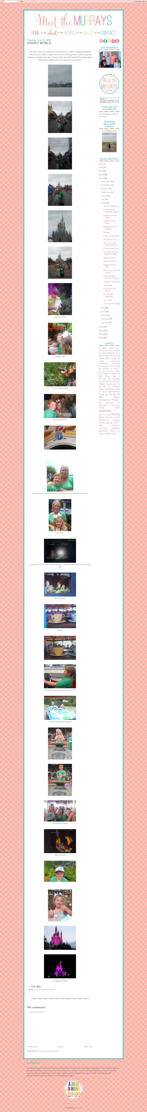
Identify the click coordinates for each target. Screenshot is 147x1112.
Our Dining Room (110, 239)
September (106, 192)
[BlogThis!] (34, 987)
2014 (101, 171)
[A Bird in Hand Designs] (74, 1099)
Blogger (79, 1108)
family (116, 414)
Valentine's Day (112, 403)
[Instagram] (109, 42)
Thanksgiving (104, 400)
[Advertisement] (60, 1029)
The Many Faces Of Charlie (111, 271)
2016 (101, 164)
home (117, 417)
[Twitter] (117, 42)
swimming (103, 428)
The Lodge (107, 285)
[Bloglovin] (101, 42)
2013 (101, 174)
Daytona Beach (109, 261)
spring (109, 422)
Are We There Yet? (111, 206)
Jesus (117, 371)
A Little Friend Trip (110, 248)
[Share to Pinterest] (40, 987)
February (105, 319)
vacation (51, 989)
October (104, 188)
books (117, 408)
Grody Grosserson (109, 361)
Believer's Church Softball (110, 228)
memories (104, 419)
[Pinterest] (113, 42)
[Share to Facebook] (38, 987)
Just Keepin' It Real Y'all (109, 373)
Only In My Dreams (113, 381)
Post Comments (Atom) (48, 1051)
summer (40, 989)
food (101, 417)
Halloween (103, 363)
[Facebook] (105, 42)
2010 (101, 330)
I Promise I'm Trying (111, 303)
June (103, 203)
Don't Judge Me (113, 358)
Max (101, 376)
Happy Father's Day (109, 266)
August (104, 196)
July (103, 199)
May (103, 308)
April (103, 311)
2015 (101, 167)
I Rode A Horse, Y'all (111, 282)
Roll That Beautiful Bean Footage (110, 253)
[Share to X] (36, 987)
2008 (101, 338)
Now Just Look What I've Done (110, 244)
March (104, 315)
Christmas (115, 355)
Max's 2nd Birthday (111, 236)
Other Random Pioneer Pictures (110, 277)
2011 (101, 327)
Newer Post (32, 1047)
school (116, 419)
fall (109, 414)
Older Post (88, 1047)
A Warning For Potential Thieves (111, 211)
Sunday (106, 232)
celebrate (105, 410)
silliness (102, 423)
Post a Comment (37, 1012)
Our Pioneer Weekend (108, 295)
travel (45, 989)
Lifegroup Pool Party (109, 222)
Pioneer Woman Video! (110, 216)
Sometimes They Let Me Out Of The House (109, 394)
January (105, 322)
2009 (101, 334)
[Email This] (32, 987)
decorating (103, 415)
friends (108, 417)
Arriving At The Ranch (109, 290)
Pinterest (102, 389)
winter (107, 433)
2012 (101, 178)
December (105, 181)
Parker (102, 383)
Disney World (108, 257)
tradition (115, 428)
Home (60, 1047)
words (113, 433)
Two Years (107, 300)
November (106, 185)
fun (35, 989)
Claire (101, 358)
